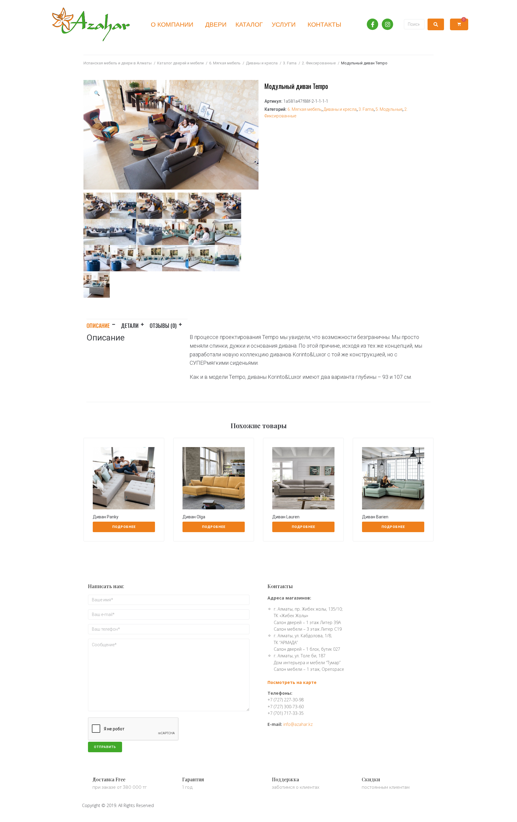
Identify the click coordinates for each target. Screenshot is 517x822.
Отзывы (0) (163, 325)
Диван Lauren (285, 516)
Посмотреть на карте (292, 682)
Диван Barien (375, 516)
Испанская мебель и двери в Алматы (117, 63)
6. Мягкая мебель (225, 63)
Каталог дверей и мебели (180, 63)
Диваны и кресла (262, 63)
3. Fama (289, 63)
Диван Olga (194, 516)
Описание (98, 325)
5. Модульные (388, 109)
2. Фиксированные (319, 63)
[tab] (103, 324)
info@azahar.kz (298, 724)
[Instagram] (387, 24)
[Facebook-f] (372, 24)
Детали (130, 325)
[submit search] (436, 24)
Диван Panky (105, 516)
